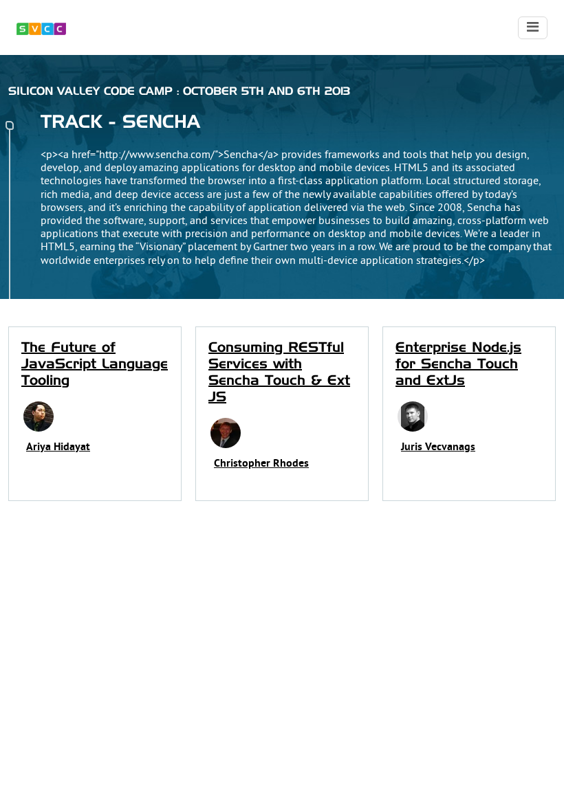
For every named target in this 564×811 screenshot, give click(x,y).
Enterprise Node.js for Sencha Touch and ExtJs (458, 364)
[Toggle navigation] (532, 27)
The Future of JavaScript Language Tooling (94, 364)
